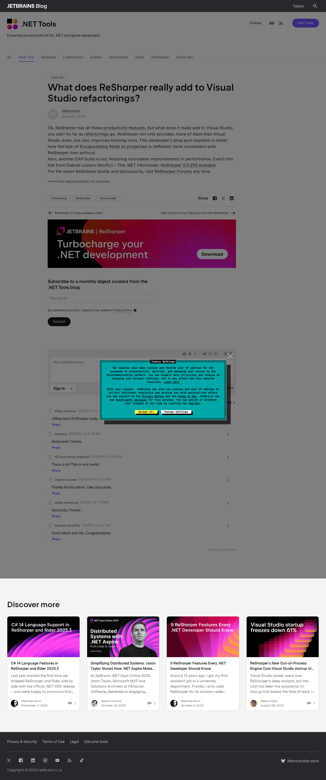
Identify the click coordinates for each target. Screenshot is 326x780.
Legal (74, 742)
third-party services (131, 400)
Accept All (146, 412)
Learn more (171, 382)
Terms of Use (187, 396)
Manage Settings (176, 412)
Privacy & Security (22, 742)
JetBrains (46, 770)
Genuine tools (96, 742)
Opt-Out (194, 403)
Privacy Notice (153, 396)
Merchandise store (302, 763)
